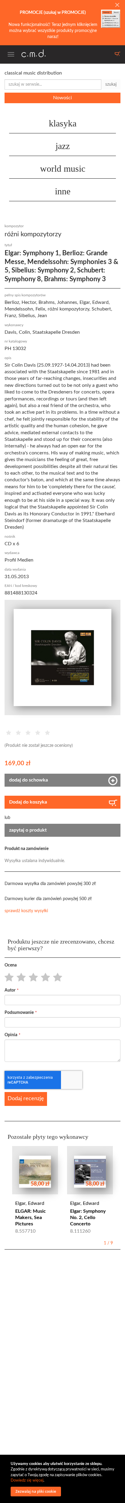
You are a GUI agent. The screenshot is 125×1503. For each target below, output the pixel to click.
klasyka (62, 123)
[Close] (117, 5)
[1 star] (7, 977)
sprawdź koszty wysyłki (26, 911)
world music (62, 169)
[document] (63, 1478)
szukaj (111, 84)
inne (62, 191)
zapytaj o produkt (28, 830)
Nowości (62, 97)
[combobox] (53, 84)
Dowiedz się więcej (27, 1480)
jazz (63, 146)
